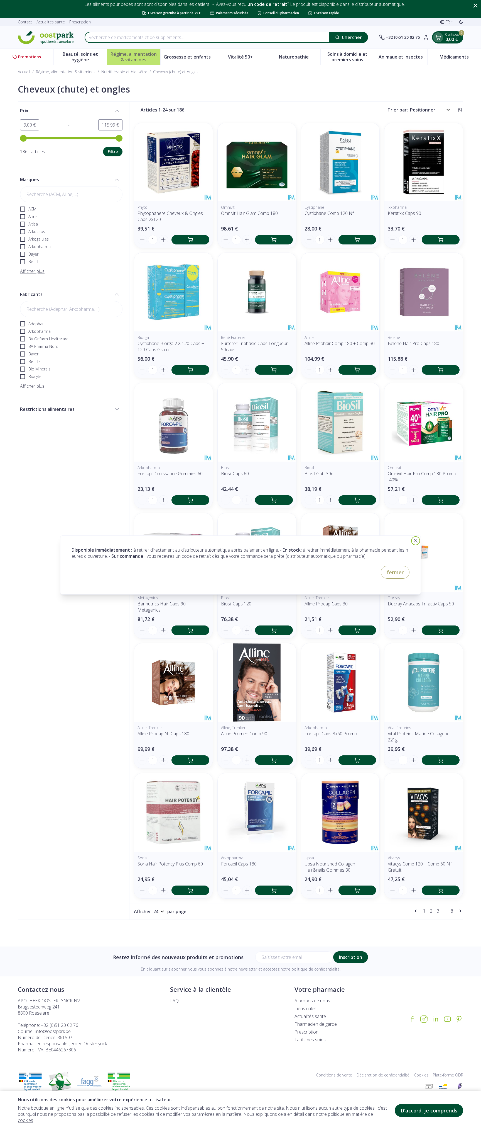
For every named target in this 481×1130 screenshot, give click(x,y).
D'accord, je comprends (429, 1110)
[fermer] (415, 541)
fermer (395, 572)
